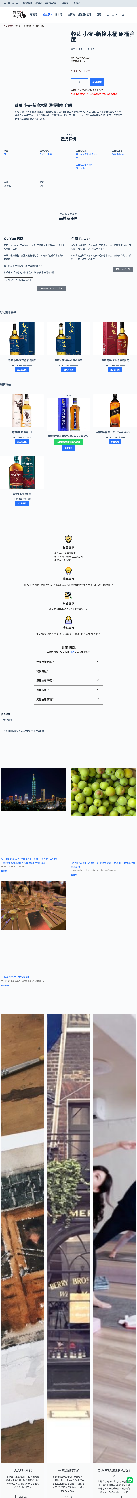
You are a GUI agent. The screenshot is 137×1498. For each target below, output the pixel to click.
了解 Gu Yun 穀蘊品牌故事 (18, 279)
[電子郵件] (17, 3)
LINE (71, 652)
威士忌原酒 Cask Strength (84, 166)
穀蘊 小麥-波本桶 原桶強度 (68, 360)
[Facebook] (5, 3)
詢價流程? (42, 671)
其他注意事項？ (45, 699)
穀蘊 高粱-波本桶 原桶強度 (115, 360)
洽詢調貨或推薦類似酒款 (68, 442)
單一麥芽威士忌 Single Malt (87, 156)
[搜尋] (113, 15)
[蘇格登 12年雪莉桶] (22, 472)
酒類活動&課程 (50, 3)
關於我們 (77, 3)
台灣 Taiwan (118, 154)
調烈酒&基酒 (84, 14)
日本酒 (58, 14)
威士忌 (46, 14)
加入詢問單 (97, 82)
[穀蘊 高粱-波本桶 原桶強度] (115, 338)
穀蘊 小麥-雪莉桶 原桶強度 (22, 360)
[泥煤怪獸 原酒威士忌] (22, 410)
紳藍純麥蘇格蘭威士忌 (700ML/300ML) (68, 436)
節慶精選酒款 (27, 3)
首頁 (3, 25)
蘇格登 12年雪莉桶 (21, 494)
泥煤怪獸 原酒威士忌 (22, 432)
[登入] (108, 15)
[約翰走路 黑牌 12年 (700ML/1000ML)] (115, 410)
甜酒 (99, 14)
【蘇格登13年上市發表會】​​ (15, 977)
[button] (68, 662)
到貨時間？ (42, 690)
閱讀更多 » (5, 871)
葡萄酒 (33, 14)
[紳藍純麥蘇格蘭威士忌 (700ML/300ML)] (68, 414)
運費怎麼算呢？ (45, 680)
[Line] (13, 3)
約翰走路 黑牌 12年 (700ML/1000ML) (115, 432)
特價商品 (38, 3)
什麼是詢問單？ (45, 661)
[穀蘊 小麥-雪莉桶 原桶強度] (22, 338)
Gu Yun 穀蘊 (46, 154)
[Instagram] (9, 3)
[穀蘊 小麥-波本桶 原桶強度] (68, 338)
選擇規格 (68, 448)
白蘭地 (71, 14)
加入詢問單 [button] (22, 370)
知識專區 (65, 3)
